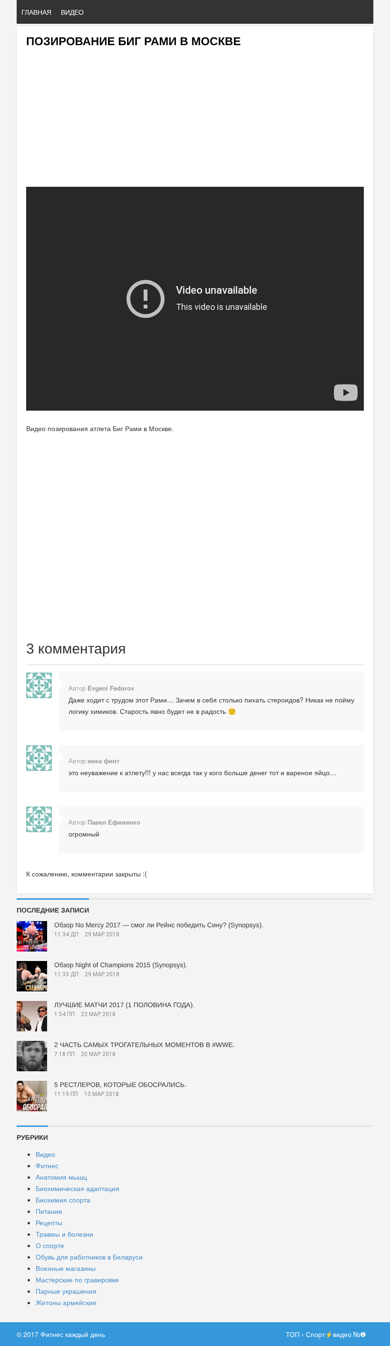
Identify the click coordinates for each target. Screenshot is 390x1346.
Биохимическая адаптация (77, 1188)
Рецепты (49, 1222)
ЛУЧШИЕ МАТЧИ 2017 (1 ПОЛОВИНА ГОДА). (124, 1005)
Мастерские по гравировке (77, 1279)
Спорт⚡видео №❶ (336, 1334)
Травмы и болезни (64, 1234)
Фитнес (47, 1165)
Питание (49, 1211)
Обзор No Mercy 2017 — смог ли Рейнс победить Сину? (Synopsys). (158, 925)
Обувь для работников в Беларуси (89, 1256)
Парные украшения (66, 1291)
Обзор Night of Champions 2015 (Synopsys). (120, 965)
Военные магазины (66, 1268)
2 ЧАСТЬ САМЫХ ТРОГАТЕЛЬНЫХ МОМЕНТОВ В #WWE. (144, 1044)
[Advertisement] (195, 114)
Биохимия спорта (63, 1199)
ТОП (293, 1334)
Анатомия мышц (61, 1177)
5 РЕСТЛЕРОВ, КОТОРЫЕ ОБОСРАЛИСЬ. (120, 1084)
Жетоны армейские (66, 1302)
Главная (36, 12)
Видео (72, 12)
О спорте (50, 1245)
